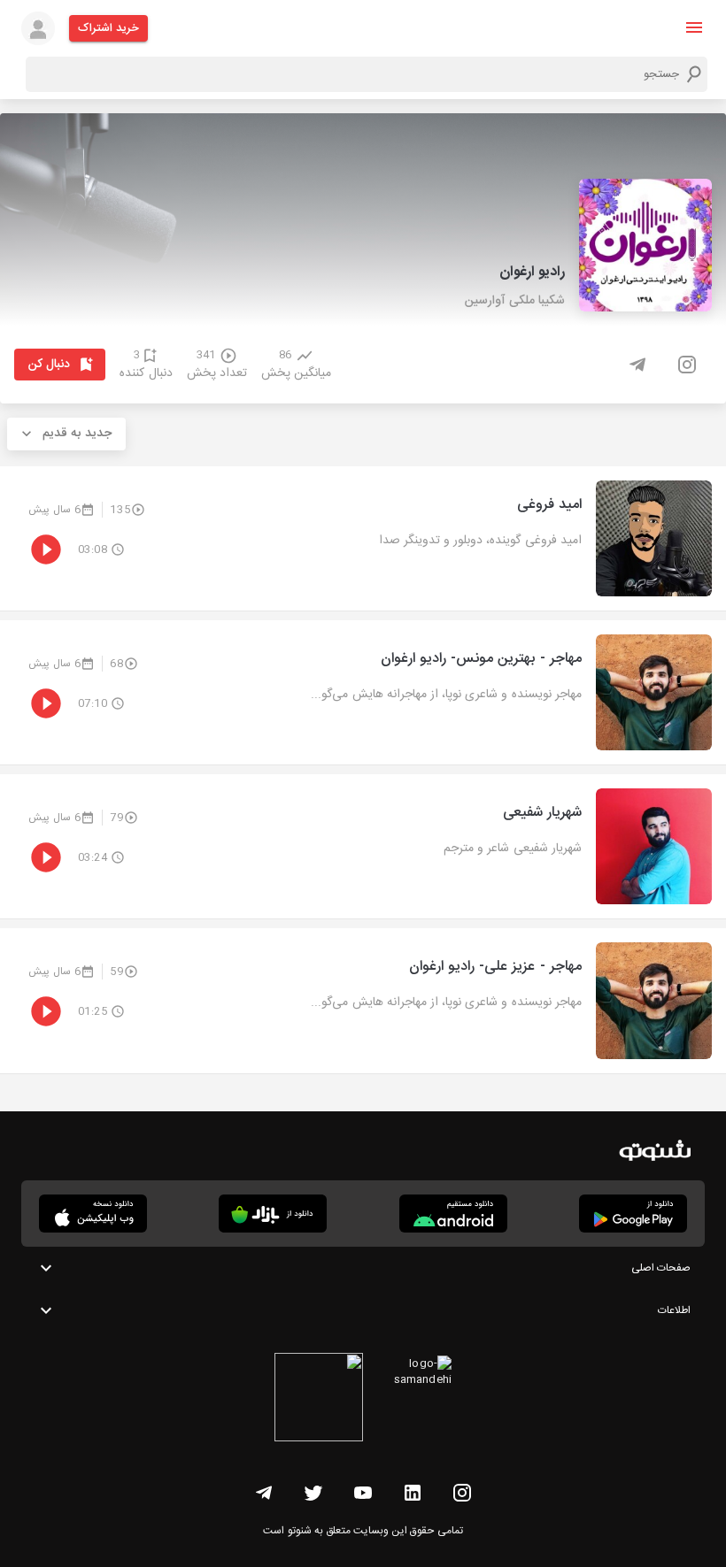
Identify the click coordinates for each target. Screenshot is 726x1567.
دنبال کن (49, 364)
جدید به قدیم (77, 433)
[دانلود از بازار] (273, 1213)
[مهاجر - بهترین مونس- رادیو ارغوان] (363, 692)
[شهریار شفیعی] (363, 846)
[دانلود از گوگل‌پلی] (633, 1213)
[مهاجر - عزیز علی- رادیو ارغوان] (363, 1000)
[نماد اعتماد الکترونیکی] (318, 1400)
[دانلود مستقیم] (453, 1213)
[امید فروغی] (363, 538)
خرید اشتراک (108, 28)
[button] (694, 27)
